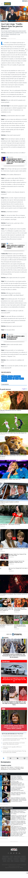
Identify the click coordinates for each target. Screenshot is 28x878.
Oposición (4, 376)
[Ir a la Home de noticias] (14, 849)
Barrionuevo (17, 376)
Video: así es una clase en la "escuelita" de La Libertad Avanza (16, 247)
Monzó (21, 378)
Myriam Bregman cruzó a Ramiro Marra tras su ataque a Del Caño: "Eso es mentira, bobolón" (16, 161)
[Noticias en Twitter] (13, 853)
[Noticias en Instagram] (8, 853)
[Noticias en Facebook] (11, 853)
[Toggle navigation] (2, 4)
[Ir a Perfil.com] (25, 0)
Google (10, 376)
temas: (3, 374)
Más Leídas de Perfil (7, 808)
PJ (13, 378)
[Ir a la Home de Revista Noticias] (7, 4)
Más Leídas (4, 774)
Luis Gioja (4, 380)
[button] (25, 49)
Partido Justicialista (6, 378)
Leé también (10, 157)
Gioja (17, 378)
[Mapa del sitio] (19, 853)
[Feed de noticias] (16, 853)
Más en (8, 634)
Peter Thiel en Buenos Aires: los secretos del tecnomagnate (16, 337)
